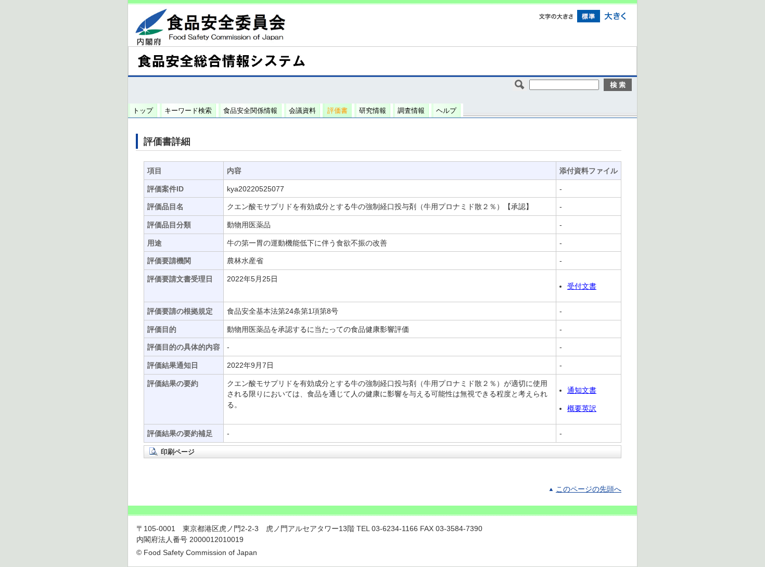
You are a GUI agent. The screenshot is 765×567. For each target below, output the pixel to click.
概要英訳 (581, 409)
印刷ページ (178, 452)
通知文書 (581, 390)
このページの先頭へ (588, 489)
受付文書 (581, 286)
